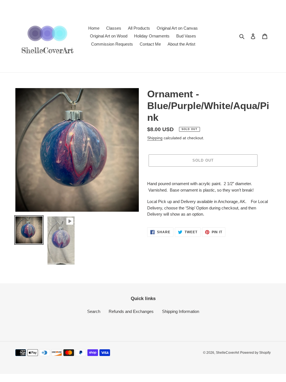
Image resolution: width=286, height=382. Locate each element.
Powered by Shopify (255, 353)
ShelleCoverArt (227, 353)
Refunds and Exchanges (131, 311)
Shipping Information (180, 311)
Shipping (155, 138)
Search (93, 311)
